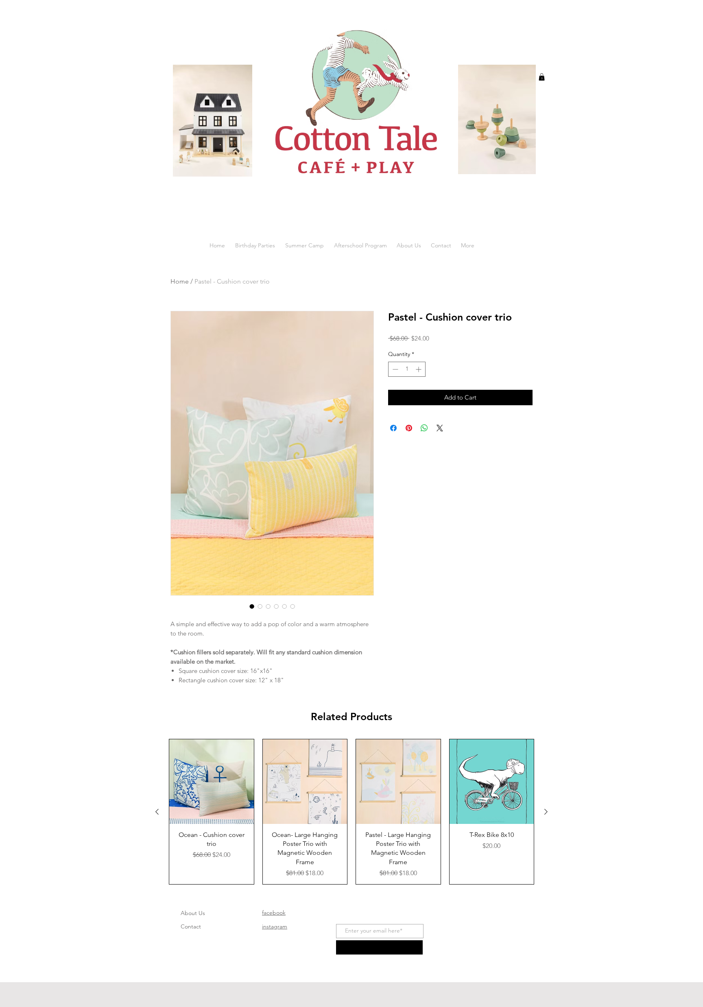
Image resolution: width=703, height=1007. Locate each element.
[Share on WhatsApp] (424, 428)
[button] (542, 77)
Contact (191, 926)
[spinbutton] (407, 369)
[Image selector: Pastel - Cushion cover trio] (252, 606)
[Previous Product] (157, 812)
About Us (193, 913)
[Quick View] (211, 781)
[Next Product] (546, 812)
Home (179, 281)
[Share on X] (440, 428)
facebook (274, 912)
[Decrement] (394, 369)
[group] (351, 811)
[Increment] (419, 369)
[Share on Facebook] (393, 428)
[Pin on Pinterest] (409, 428)
